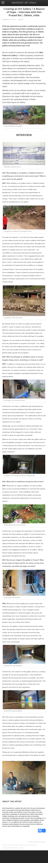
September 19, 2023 (9, 19)
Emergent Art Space (24, 3)
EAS (22, 19)
